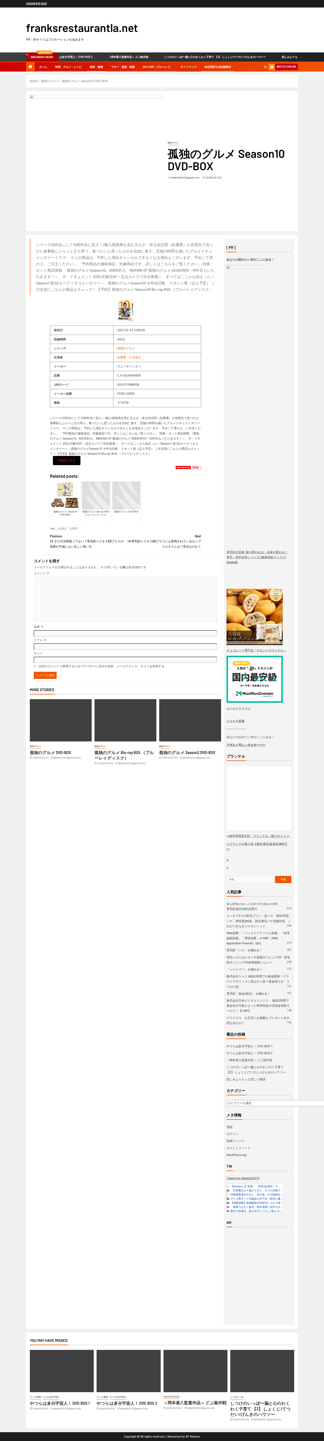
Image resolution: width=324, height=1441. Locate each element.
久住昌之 (135, 357)
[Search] (265, 67)
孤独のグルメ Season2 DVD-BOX (187, 752)
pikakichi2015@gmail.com (185, 177)
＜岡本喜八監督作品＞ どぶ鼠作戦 (108, 56)
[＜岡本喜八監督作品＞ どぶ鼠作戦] (195, 1371)
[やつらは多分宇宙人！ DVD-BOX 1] (62, 1371)
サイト (38, 653)
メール (40, 640)
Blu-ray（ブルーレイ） (157, 66)
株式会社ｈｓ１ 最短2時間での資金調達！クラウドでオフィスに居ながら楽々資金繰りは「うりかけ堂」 (258, 981)
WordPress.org (236, 1155)
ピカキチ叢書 (235, 721)
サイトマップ (188, 66)
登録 (229, 1127)
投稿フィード (235, 1141)
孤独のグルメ (173, 143)
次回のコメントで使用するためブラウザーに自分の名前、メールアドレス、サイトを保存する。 (102, 666)
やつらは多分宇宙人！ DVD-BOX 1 (249, 1046)
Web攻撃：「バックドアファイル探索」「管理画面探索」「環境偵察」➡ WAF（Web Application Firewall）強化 (258, 938)
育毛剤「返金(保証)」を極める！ (248, 993)
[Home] (30, 67)
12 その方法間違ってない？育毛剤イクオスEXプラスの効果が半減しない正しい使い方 (87, 541)
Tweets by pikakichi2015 (242, 1178)
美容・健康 (96, 66)
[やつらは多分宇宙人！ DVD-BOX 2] (128, 1371)
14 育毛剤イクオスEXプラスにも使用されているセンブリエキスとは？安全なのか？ (164, 541)
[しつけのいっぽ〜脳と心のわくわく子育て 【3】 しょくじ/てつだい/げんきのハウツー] (262, 1371)
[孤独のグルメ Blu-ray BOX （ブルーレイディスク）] (125, 720)
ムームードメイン (238, 708)
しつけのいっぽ (236, 1397)
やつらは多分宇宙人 (51, 1397)
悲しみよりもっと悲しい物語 (279, 56)
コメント (42, 573)
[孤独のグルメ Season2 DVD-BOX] (190, 720)
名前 (39, 627)
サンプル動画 (35, 1397)
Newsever (174, 1436)
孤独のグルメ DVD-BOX (50, 752)
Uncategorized (171, 1397)
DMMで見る (67, 460)
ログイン (232, 1134)
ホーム (43, 66)
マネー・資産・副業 (123, 66)
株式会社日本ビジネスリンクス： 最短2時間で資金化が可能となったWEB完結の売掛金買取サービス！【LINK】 (258, 1006)
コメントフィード (238, 1148)
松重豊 (121, 357)
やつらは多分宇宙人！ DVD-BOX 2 (249, 1053)
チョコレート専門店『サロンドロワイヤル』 (256, 650)
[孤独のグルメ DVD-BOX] (61, 720)
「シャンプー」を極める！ (244, 969)
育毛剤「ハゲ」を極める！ (244, 950)
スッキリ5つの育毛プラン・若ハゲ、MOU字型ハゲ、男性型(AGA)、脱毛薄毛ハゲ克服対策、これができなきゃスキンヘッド (258, 921)
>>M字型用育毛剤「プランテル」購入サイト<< (258, 836)
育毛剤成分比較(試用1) (241, 909)
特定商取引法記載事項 (218, 66)
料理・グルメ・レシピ (68, 66)
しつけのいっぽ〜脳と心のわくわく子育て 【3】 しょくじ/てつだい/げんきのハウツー (195, 56)
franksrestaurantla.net (82, 27)
